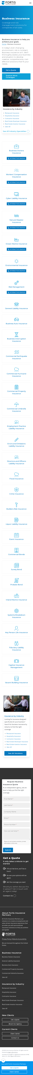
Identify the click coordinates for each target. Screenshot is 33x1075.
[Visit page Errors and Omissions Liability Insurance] (16, 442)
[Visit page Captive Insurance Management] (16, 664)
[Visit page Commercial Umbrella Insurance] (16, 407)
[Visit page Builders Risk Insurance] (16, 506)
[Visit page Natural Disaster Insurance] (16, 222)
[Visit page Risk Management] (16, 287)
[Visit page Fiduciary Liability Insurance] (16, 646)
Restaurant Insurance (12, 113)
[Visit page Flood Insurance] (16, 476)
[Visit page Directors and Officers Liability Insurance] (16, 460)
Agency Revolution (13, 1052)
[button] (30, 3)
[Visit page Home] (9, 3)
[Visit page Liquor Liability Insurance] (16, 521)
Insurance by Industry (14, 716)
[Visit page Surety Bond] (16, 567)
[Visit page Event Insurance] (16, 536)
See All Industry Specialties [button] (14, 131)
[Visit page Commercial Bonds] (16, 552)
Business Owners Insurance (11, 957)
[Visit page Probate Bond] (16, 582)
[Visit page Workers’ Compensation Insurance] (16, 176)
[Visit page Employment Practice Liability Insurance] (16, 425)
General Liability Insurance (11, 961)
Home (4, 44)
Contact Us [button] (8, 896)
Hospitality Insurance (12, 116)
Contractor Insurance (12, 118)
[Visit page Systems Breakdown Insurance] (16, 613)
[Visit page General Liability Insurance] (16, 306)
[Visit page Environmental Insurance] (16, 266)
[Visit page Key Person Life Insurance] (16, 630)
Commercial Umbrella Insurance (13, 973)
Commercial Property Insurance (12, 969)
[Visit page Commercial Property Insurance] (16, 390)
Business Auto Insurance (10, 965)
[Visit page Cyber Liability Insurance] (16, 199)
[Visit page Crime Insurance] (16, 491)
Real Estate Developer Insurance (16, 121)
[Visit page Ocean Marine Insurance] (16, 244)
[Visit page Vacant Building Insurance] (16, 680)
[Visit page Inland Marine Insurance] (16, 597)
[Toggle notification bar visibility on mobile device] (3, 1061)
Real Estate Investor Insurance (15, 124)
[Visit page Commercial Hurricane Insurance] (16, 372)
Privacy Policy (6, 939)
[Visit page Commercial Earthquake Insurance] (16, 355)
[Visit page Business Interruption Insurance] (16, 337)
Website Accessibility (19, 939)
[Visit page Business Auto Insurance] (16, 321)
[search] (26, 3)
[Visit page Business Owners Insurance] (16, 152)
